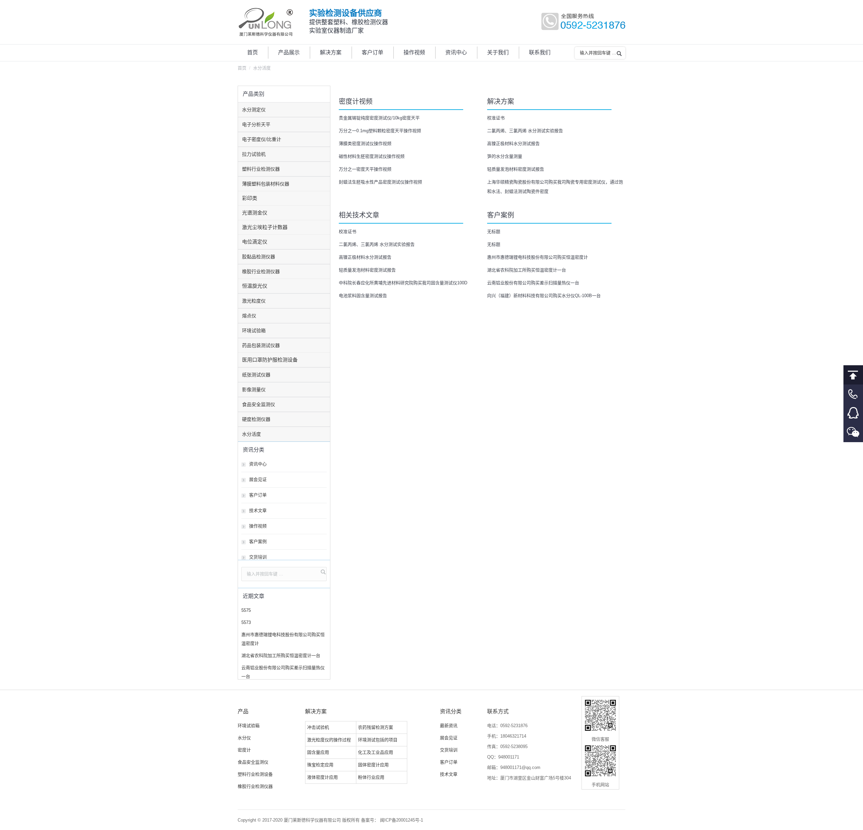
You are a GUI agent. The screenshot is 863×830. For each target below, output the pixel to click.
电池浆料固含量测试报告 (363, 295)
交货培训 (258, 557)
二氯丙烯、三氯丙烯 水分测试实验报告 (527, 130)
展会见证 (258, 479)
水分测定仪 (254, 109)
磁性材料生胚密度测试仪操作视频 (372, 156)
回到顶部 (853, 374)
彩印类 (249, 198)
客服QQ (853, 413)
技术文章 (258, 510)
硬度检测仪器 (256, 419)
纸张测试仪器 (256, 374)
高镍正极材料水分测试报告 (513, 143)
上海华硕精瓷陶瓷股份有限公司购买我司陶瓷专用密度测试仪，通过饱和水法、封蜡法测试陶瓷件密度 (555, 186)
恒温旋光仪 (254, 286)
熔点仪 (249, 315)
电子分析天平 (256, 124)
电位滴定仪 (254, 242)
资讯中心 (258, 463)
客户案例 (258, 541)
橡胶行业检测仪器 (261, 271)
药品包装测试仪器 (261, 345)
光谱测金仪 (254, 213)
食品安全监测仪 (258, 404)
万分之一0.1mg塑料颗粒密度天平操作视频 (380, 130)
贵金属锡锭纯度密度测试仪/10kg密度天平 (379, 117)
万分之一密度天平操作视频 (365, 169)
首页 (242, 67)
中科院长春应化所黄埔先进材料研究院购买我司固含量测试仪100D (403, 282)
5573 (246, 622)
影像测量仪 (254, 389)
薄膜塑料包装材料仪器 (265, 184)
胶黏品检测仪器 (258, 256)
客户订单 (258, 494)
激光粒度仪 (254, 301)
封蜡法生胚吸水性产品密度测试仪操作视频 (380, 181)
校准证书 (496, 117)
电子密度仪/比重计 (261, 139)
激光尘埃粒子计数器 (265, 227)
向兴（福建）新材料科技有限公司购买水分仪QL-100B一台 (544, 295)
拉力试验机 (254, 154)
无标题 (493, 231)
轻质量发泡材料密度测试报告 (515, 169)
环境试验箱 (254, 330)
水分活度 (251, 434)
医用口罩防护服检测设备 (270, 360)
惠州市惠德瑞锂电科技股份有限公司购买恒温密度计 (537, 257)
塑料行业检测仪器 (261, 169)
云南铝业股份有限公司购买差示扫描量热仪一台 (533, 282)
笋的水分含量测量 (504, 156)
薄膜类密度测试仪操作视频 (365, 143)
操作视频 (258, 525)
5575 (246, 610)
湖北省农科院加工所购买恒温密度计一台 (526, 270)
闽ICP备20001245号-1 (401, 820)
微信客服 (853, 432)
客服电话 (853, 394)
